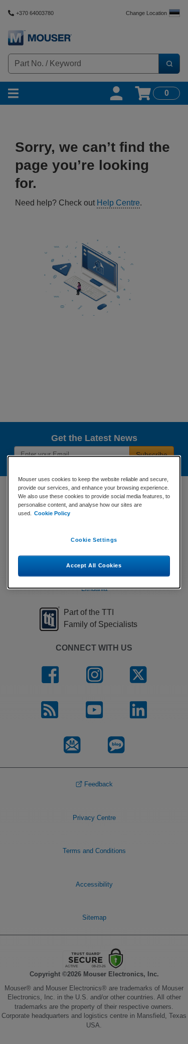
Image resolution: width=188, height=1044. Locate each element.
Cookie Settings (94, 540)
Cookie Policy (52, 513)
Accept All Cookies (93, 565)
